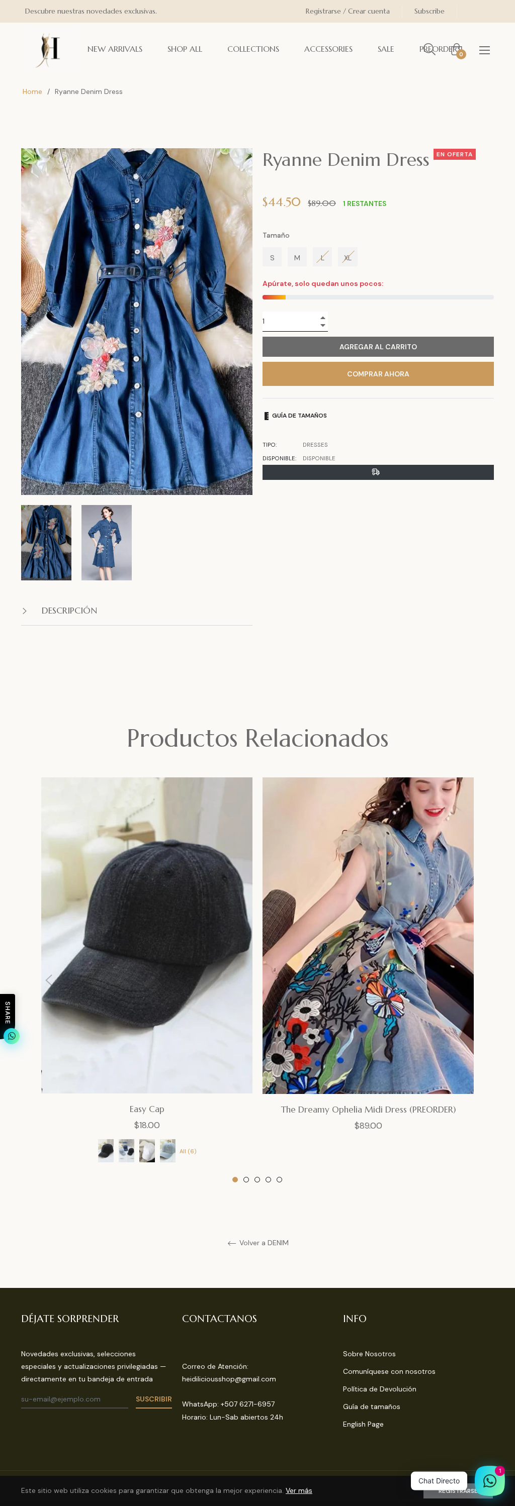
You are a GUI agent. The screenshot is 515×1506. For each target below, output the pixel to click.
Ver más (299, 1490)
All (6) (188, 1151)
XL (348, 257)
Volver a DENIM (263, 1243)
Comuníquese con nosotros (389, 1371)
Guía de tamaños (299, 416)
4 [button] (268, 1179)
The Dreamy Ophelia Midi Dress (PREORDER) (368, 1109)
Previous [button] (49, 980)
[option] (147, 980)
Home (32, 91)
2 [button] (246, 1179)
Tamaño (276, 235)
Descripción (68, 610)
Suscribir (154, 1398)
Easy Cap (147, 1109)
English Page (363, 1424)
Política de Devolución (379, 1388)
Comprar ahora (378, 373)
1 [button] (235, 1179)
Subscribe (429, 11)
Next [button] (466, 980)
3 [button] (257, 1179)
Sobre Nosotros (369, 1353)
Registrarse (458, 1491)
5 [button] (279, 1179)
